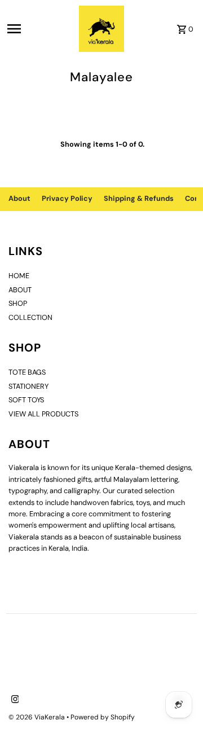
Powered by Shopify (102, 717)
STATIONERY (28, 386)
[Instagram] (13, 700)
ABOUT (20, 290)
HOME (18, 275)
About (19, 198)
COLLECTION (30, 317)
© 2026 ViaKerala (37, 717)
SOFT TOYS (26, 400)
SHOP (17, 303)
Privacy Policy (67, 198)
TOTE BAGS (27, 372)
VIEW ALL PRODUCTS (43, 414)
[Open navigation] (39, 29)
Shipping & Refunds (139, 198)
